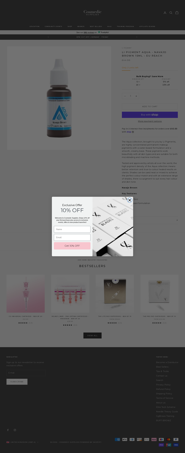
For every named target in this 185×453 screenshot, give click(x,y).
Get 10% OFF (72, 245)
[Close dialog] (129, 200)
